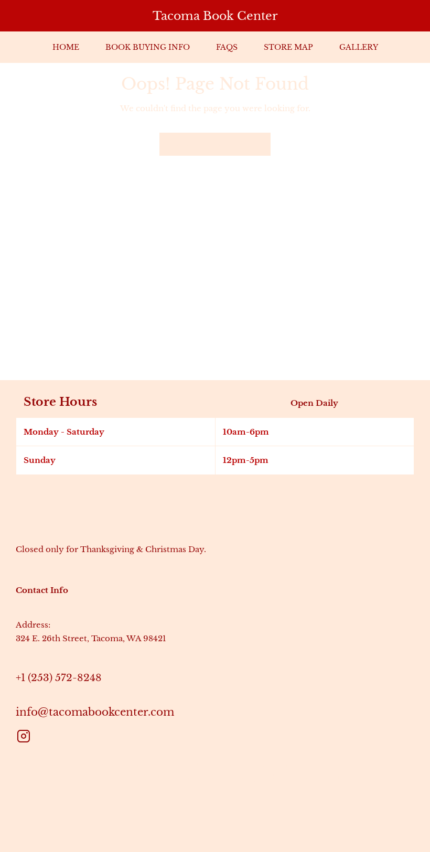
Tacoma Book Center (215, 16)
